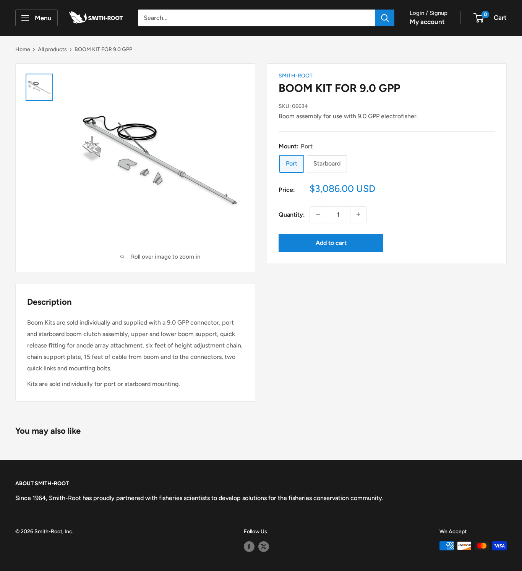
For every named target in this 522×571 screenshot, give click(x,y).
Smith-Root (296, 75)
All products (52, 49)
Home (22, 49)
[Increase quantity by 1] (358, 214)
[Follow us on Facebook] (249, 546)
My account (427, 22)
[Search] (384, 18)
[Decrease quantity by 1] (318, 214)
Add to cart (331, 242)
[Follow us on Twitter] (263, 546)
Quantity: (292, 214)
